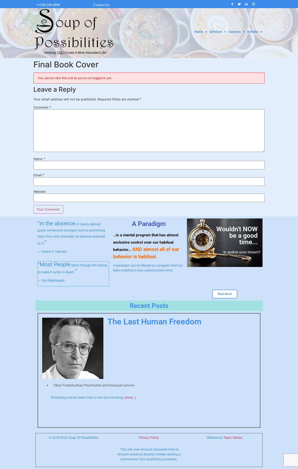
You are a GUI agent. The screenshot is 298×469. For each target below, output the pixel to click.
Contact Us (101, 5)
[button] (39, 368)
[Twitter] (239, 4)
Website (39, 191)
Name (39, 158)
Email (38, 175)
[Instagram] (253, 4)
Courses (235, 32)
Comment (42, 107)
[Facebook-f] (232, 4)
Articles (252, 32)
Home (198, 32)
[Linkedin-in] (246, 4)
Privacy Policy (149, 438)
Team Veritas (232, 438)
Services (216, 32)
